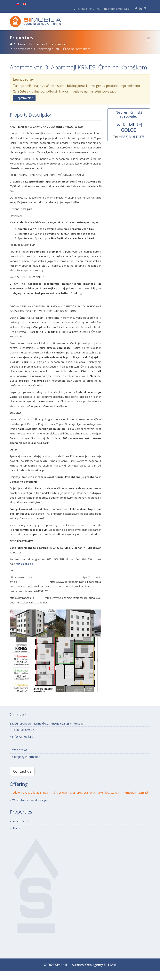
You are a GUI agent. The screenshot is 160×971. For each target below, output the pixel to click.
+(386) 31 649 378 (88, 9)
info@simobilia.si (118, 9)
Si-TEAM (110, 965)
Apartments (20, 821)
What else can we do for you (30, 800)
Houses (17, 828)
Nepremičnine (24, 98)
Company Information (26, 757)
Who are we (20, 750)
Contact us (22, 771)
